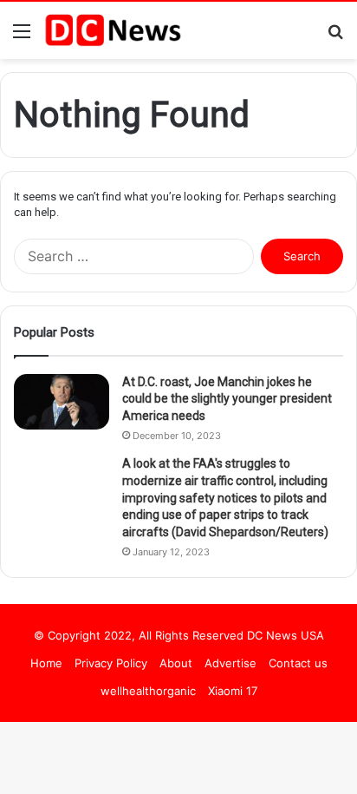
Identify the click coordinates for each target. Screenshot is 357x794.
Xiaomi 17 (232, 691)
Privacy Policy (111, 663)
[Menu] (21, 36)
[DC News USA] (112, 30)
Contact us (298, 663)
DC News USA (285, 635)
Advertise (230, 663)
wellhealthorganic (148, 691)
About (175, 663)
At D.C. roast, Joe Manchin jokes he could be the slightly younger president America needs (227, 399)
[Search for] (335, 36)
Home (46, 663)
